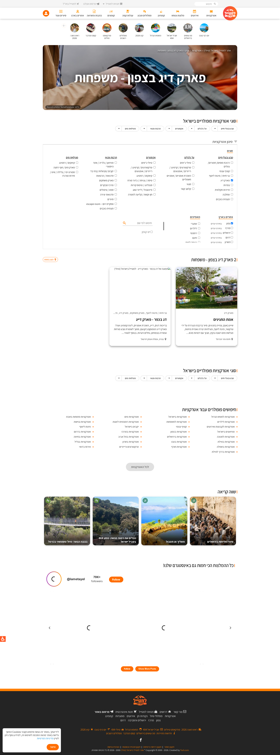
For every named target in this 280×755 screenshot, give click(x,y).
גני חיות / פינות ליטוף (219, 175)
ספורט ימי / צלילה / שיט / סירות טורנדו (62, 174)
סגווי (189, 184)
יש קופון (146, 232)
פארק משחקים (106, 180)
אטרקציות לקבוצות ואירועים (221, 426)
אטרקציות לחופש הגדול (223, 416)
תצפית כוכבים (223, 199)
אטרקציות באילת (226, 441)
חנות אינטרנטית (124, 712)
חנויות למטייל (146, 712)
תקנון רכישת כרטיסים (152, 746)
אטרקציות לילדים (226, 421)
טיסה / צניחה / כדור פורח (140, 180)
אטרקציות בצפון (178, 431)
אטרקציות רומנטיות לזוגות (126, 421)
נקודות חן (142, 716)
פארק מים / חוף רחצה (64, 167)
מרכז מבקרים (107, 185)
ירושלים (226, 233)
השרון (227, 242)
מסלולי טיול (156, 716)
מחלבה (226, 194)
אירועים (131, 716)
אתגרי (194, 223)
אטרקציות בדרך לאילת (223, 451)
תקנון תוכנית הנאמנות (131, 746)
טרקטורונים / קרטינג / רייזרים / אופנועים (180, 169)
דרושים (163, 712)
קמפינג (109, 716)
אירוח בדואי (85, 446)
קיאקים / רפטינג (144, 175)
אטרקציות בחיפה (82, 436)
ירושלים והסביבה (137, 720)
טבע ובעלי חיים (227, 128)
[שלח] (124, 223)
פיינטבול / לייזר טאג (142, 190)
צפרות (226, 185)
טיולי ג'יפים (185, 162)
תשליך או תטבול (175, 542)
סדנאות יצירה (107, 194)
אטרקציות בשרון (130, 441)
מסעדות (119, 716)
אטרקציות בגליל (83, 441)
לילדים (193, 228)
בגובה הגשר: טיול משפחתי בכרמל (68, 542)
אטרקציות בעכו (179, 441)
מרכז (227, 228)
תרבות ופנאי (155, 128)
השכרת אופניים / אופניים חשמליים (179, 177)
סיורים (110, 199)
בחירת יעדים (216, 223)
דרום (228, 237)
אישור (53, 747)
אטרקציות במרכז (130, 431)
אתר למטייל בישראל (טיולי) (132, 750)
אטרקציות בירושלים (177, 436)
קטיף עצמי (224, 171)
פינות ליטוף (85, 426)
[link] (140, 740)
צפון (228, 223)
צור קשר (177, 712)
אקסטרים (179, 128)
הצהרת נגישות (113, 746)
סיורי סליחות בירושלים (220, 542)
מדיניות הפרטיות (45, 738)
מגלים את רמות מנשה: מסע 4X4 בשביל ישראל (117, 540)
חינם (194, 238)
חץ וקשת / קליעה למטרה (140, 194)
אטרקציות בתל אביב (128, 436)
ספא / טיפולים (107, 190)
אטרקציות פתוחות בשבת (78, 416)
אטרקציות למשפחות (176, 421)
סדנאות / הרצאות (105, 175)
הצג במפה (51, 253)
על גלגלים (202, 128)
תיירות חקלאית (222, 190)
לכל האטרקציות (140, 467)
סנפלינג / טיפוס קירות (141, 185)
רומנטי (193, 233)
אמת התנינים (223, 319)
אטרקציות (170, 716)
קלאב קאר (186, 189)
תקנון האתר (169, 746)
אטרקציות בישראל (177, 416)
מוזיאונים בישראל (226, 431)
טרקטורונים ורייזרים (129, 446)
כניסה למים (191, 242)
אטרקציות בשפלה (226, 446)
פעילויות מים (130, 128)
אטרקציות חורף (179, 446)
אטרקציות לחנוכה (226, 436)
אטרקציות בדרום (82, 431)
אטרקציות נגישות (82, 421)
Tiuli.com (184, 750)
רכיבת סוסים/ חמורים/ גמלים (219, 164)
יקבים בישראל (132, 426)
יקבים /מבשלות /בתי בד (102, 171)
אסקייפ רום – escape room (100, 204)
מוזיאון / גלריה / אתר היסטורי (103, 164)
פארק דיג (225, 180)
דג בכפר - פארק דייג (151, 319)
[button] (63, 26)
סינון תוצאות (223, 253)
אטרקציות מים (131, 416)
